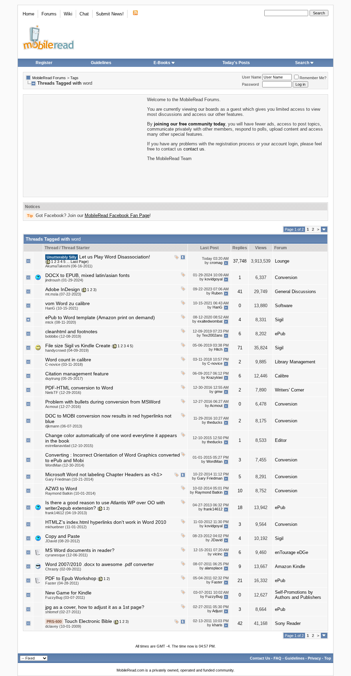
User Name (251, 77)
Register (44, 62)
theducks (214, 422)
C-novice (214, 363)
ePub (280, 333)
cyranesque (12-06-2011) (66, 555)
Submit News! (110, 13)
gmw (218, 391)
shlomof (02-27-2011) (63, 612)
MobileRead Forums (49, 78)
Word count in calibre (68, 359)
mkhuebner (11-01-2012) (66, 527)
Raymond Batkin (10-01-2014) (70, 493)
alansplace (213, 568)
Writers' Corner (289, 390)
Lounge (282, 261)
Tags (74, 78)
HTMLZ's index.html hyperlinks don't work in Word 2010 (105, 522)
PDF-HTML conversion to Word (79, 387)
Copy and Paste (62, 536)
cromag (216, 263)
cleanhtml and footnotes (71, 331)
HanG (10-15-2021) (61, 308)
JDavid (216, 540)
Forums (49, 13)
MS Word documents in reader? (79, 550)
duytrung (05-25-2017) (64, 378)
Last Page (79, 261)
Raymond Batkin (208, 492)
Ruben (216, 293)
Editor (281, 440)
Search (302, 62)
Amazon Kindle (290, 566)
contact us (193, 149)
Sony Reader (288, 623)
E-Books (162, 62)
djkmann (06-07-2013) (63, 426)
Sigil (279, 319)
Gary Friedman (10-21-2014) (69, 479)
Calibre (282, 375)
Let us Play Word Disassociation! (114, 256)
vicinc (217, 554)
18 (240, 507)
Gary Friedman (209, 478)
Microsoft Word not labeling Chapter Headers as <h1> (103, 474)
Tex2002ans (212, 335)
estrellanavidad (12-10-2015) (69, 446)
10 (240, 490)
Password (250, 84)
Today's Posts (236, 62)
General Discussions (295, 291)
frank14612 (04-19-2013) (66, 513)
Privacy (314, 658)
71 (240, 347)
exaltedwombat (209, 321)
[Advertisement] (84, 145)
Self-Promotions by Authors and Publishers (298, 595)
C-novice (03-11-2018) (64, 364)
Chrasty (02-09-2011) (63, 569)
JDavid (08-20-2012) (62, 541)
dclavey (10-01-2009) (63, 626)
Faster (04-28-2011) (62, 583)
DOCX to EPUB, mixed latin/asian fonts (87, 275)
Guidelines (101, 62)
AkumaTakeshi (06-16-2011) (69, 266)
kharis (217, 625)
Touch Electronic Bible (88, 621)
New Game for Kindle (68, 592)
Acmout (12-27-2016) (63, 407)
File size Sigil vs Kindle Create (77, 345)
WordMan (214, 461)
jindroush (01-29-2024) (64, 280)
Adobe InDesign (62, 289)
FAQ (277, 658)
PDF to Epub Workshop (70, 578)
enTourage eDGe (291, 552)
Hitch (218, 349)
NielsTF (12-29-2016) (63, 392)
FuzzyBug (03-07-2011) (65, 597)
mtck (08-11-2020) (60, 322)
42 (240, 623)
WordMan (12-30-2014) (64, 465)
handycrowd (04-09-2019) (67, 350)
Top (327, 658)
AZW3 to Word (61, 488)
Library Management (295, 361)
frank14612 (213, 509)
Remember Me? (313, 78)
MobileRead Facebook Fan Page (117, 215)
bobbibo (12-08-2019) (63, 336)
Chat (84, 13)
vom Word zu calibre (67, 303)
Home (28, 13)
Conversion (286, 277)
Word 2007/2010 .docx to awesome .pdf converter (99, 564)
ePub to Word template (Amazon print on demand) (100, 317)
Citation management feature (77, 373)
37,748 (239, 261)
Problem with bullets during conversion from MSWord (102, 402)
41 (240, 291)
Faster (216, 582)
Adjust (217, 611)
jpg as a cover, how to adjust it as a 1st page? (94, 607)
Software (283, 305)
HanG (217, 307)
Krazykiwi (214, 377)
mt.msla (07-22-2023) (63, 294)
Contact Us (260, 658)
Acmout (216, 405)
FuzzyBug (213, 596)
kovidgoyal (213, 279)
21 (240, 580)
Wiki (68, 13)
